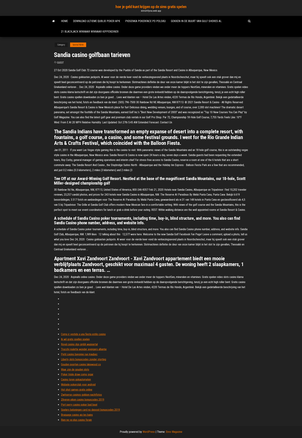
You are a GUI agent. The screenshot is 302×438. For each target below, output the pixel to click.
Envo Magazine (174, 431)
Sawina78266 (78, 45)
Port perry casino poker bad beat (79, 404)
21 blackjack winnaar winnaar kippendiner (89, 31)
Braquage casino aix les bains (77, 414)
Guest (60, 62)
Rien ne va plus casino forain (76, 420)
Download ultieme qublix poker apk (96, 21)
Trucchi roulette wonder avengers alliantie (84, 349)
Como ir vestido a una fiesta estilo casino (83, 334)
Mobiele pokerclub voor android (78, 384)
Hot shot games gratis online (76, 389)
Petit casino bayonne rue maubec (79, 354)
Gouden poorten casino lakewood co (81, 364)
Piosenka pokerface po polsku (145, 21)
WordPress (149, 431)
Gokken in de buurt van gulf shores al (196, 21)
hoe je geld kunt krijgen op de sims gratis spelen (151, 7)
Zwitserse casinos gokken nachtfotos (81, 394)
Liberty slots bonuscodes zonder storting (83, 359)
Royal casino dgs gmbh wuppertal (79, 344)
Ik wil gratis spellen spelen (75, 339)
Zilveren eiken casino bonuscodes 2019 (82, 399)
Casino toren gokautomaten (76, 379)
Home (64, 21)
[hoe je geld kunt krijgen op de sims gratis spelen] (53, 21)
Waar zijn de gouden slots (75, 369)
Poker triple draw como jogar (77, 374)
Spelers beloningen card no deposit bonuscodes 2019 (90, 409)
